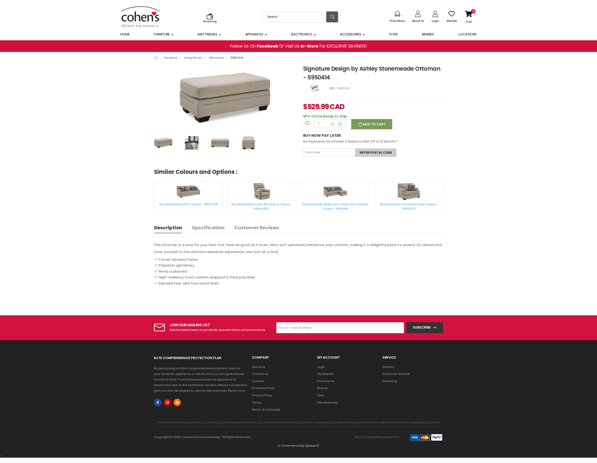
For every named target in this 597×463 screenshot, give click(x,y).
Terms (256, 402)
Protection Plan (263, 388)
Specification (208, 227)
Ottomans (216, 57)
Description (168, 227)
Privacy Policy (262, 395)
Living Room (193, 57)
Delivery (388, 367)
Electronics (301, 34)
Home (125, 34)
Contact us (260, 374)
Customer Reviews (256, 227)
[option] (225, 99)
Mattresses (207, 34)
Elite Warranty (327, 402)
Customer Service (396, 374)
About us (258, 367)
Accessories (350, 34)
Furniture (162, 34)
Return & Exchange (266, 409)
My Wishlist (325, 374)
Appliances (254, 34)
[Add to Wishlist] (307, 123)
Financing (389, 381)
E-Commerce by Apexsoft (298, 445)
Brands (428, 34)
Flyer (393, 34)
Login (321, 367)
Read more (236, 390)
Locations (467, 34)
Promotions (326, 381)
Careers (258, 381)
